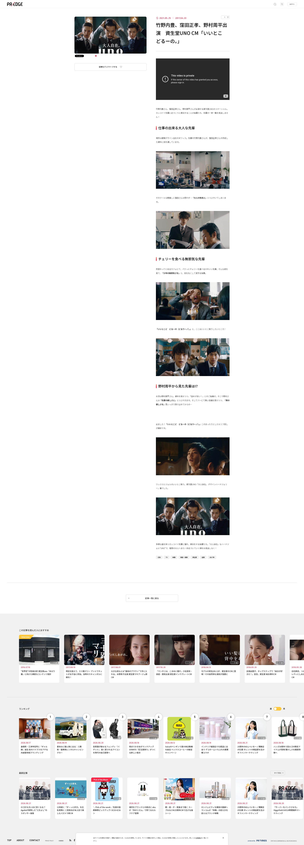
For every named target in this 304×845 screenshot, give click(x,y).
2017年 (212, 557)
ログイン (292, 4)
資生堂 (194, 557)
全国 (203, 557)
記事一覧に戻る (152, 598)
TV (167, 557)
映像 (174, 557)
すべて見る (277, 773)
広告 (159, 557)
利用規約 (198, 838)
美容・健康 (184, 557)
